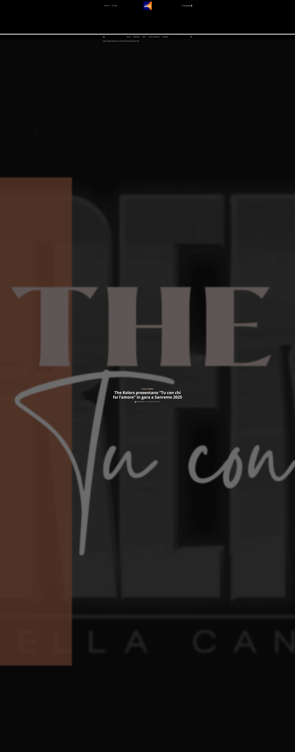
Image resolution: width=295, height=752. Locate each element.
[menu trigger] (105, 37)
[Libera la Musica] (147, 6)
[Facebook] (183, 6)
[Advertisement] (147, 23)
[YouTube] (189, 6)
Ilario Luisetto (141, 401)
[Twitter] (185, 6)
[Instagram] (187, 6)
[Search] (191, 37)
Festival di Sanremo (147, 389)
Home (104, 41)
